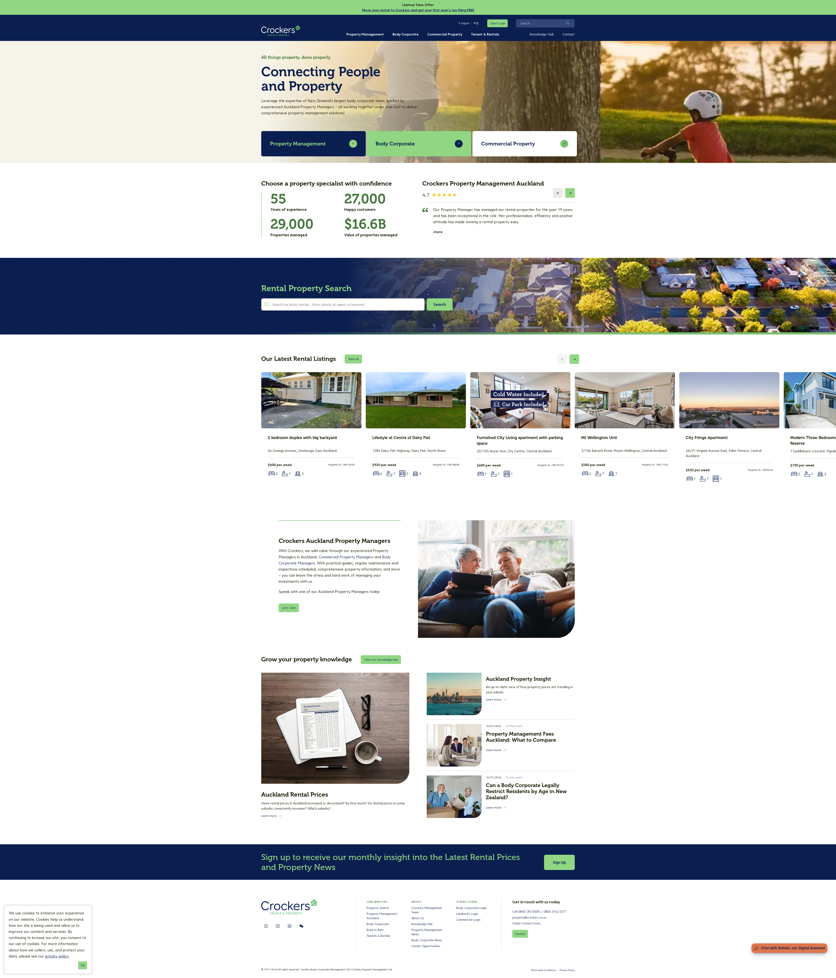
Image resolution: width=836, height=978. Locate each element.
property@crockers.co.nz (529, 917)
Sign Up (559, 862)
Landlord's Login (467, 914)
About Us (417, 918)
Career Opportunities (425, 946)
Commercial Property (444, 34)
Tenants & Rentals (378, 936)
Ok (83, 965)
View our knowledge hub (381, 660)
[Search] (567, 23)
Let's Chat (288, 608)
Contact (569, 34)
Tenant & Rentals (485, 34)
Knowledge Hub (542, 34)
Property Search (378, 908)
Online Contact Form (526, 923)
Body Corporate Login (471, 908)
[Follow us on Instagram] (278, 926)
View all (353, 359)
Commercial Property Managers (346, 556)
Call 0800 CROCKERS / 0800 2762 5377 (539, 912)
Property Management (365, 34)
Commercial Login (468, 920)
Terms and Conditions (543, 970)
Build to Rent (375, 930)
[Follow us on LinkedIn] (289, 926)
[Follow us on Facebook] (266, 926)
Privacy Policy (567, 970)
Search (439, 304)
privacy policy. (57, 956)
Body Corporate (406, 34)
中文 (476, 23)
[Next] (570, 193)
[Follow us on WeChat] (301, 926)
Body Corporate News (426, 940)
